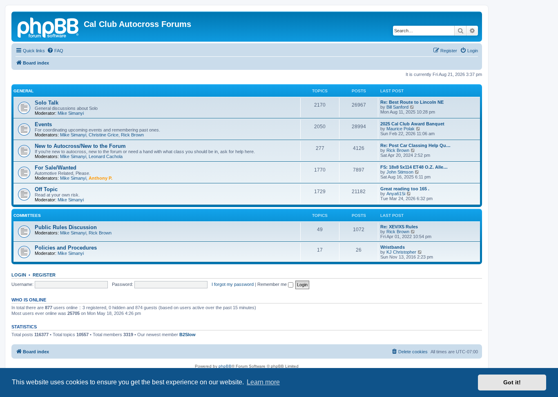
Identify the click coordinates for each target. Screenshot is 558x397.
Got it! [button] (512, 382)
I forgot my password (233, 284)
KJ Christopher (401, 252)
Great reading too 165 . (404, 188)
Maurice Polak (400, 128)
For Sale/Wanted (55, 168)
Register (44, 274)
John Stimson (399, 172)
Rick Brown (132, 134)
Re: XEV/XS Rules (399, 226)
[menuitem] (55, 51)
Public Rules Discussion (66, 227)
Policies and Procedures (66, 248)
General (23, 91)
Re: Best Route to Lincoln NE (412, 102)
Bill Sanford (397, 107)
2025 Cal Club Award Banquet (412, 123)
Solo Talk (46, 103)
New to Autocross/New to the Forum (80, 146)
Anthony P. (100, 178)
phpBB (225, 366)
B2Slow (187, 334)
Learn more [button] (263, 382)
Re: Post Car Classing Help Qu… (415, 145)
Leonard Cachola (106, 156)
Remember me (272, 284)
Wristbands (392, 247)
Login (18, 274)
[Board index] (48, 26)
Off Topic (46, 189)
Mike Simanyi (71, 113)
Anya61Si (395, 193)
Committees (27, 215)
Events (43, 124)
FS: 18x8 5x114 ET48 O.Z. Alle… (414, 167)
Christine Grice (103, 134)
